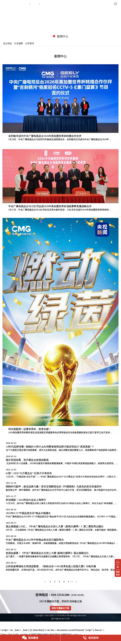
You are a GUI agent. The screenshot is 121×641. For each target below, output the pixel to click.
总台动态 (7, 43)
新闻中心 (62, 36)
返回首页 (118, 573)
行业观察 (18, 43)
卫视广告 (34, 4)
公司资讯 (29, 43)
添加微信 (33, 637)
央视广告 (25, 4)
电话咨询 (93, 637)
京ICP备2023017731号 (60, 619)
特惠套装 (44, 4)
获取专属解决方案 (60, 608)
